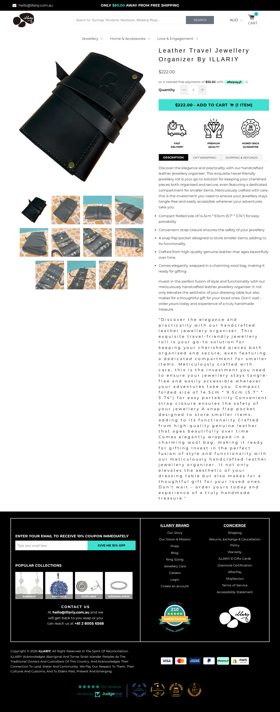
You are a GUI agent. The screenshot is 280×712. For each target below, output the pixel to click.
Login (174, 580)
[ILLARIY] (23, 20)
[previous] (18, 117)
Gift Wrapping (204, 157)
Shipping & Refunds (242, 157)
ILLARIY (44, 651)
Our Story (174, 533)
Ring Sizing (175, 559)
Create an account (175, 586)
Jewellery (90, 39)
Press (175, 546)
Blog (174, 553)
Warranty (235, 552)
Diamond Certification (235, 565)
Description (173, 157)
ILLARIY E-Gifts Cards (235, 559)
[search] (130, 20)
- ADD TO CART (211, 105)
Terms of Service (234, 585)
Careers (175, 573)
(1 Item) (243, 105)
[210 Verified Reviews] (175, 634)
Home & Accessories (127, 39)
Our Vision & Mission (175, 539)
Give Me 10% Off (111, 545)
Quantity (167, 90)
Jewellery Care (175, 566)
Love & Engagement (175, 39)
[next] (146, 117)
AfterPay (235, 572)
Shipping (235, 533)
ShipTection (235, 579)
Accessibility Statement (235, 592)
